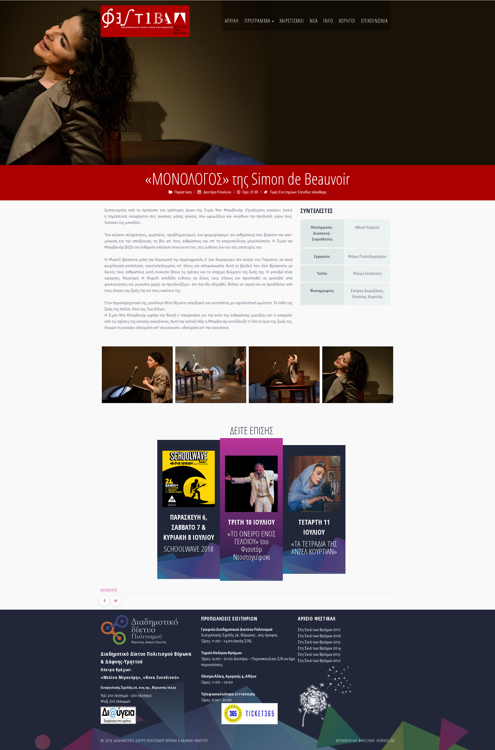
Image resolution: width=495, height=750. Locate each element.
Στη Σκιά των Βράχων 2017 (319, 630)
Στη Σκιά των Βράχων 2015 (319, 642)
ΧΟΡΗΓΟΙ (347, 20)
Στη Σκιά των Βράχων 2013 (319, 654)
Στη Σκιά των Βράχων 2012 (319, 661)
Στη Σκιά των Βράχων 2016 (319, 636)
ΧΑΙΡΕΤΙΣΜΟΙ (291, 20)
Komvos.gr (385, 740)
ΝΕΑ (313, 20)
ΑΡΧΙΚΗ (232, 20)
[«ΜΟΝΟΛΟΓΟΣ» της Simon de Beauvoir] (137, 376)
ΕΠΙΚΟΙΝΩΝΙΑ (374, 20)
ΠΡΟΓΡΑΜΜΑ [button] (257, 20)
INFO (328, 20)
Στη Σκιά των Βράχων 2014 (319, 648)
